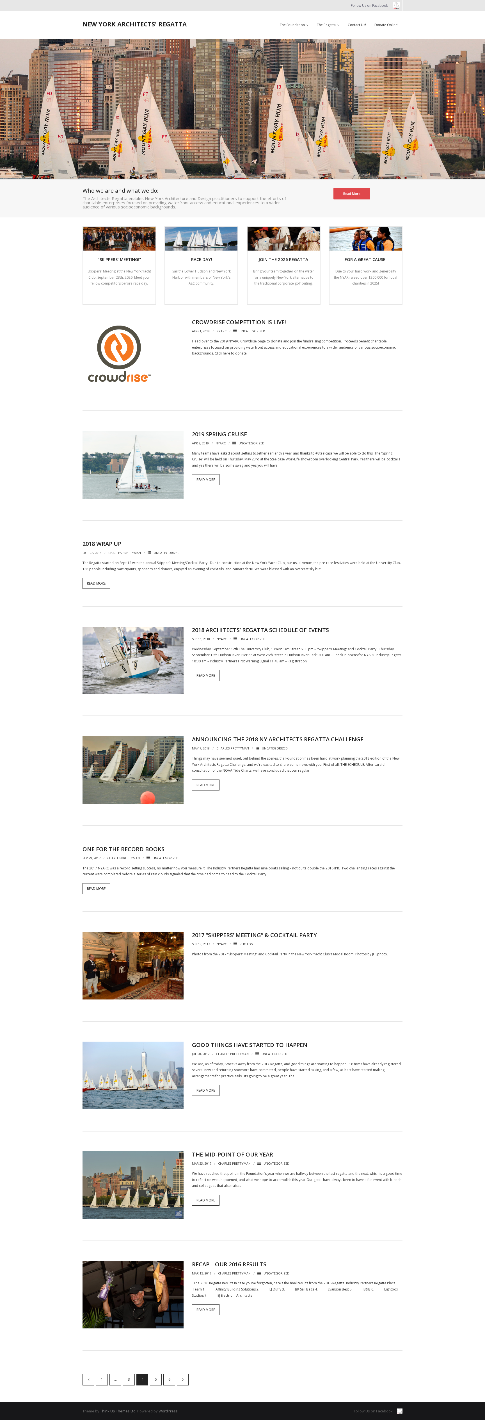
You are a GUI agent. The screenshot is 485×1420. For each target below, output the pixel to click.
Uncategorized (252, 331)
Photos (246, 944)
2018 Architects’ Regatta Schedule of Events (260, 630)
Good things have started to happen (249, 1045)
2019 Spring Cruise (219, 434)
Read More (351, 193)
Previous (88, 1379)
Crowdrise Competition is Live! (239, 322)
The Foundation (292, 24)
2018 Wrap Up (102, 543)
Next (183, 1379)
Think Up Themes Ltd (118, 1411)
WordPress (168, 1411)
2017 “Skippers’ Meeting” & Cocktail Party (254, 935)
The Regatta (326, 24)
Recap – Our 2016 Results (229, 1264)
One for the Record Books (123, 849)
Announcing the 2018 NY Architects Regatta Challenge (277, 739)
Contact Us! (357, 24)
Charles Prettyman (124, 553)
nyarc (221, 331)
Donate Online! (386, 24)
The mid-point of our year (232, 1154)
